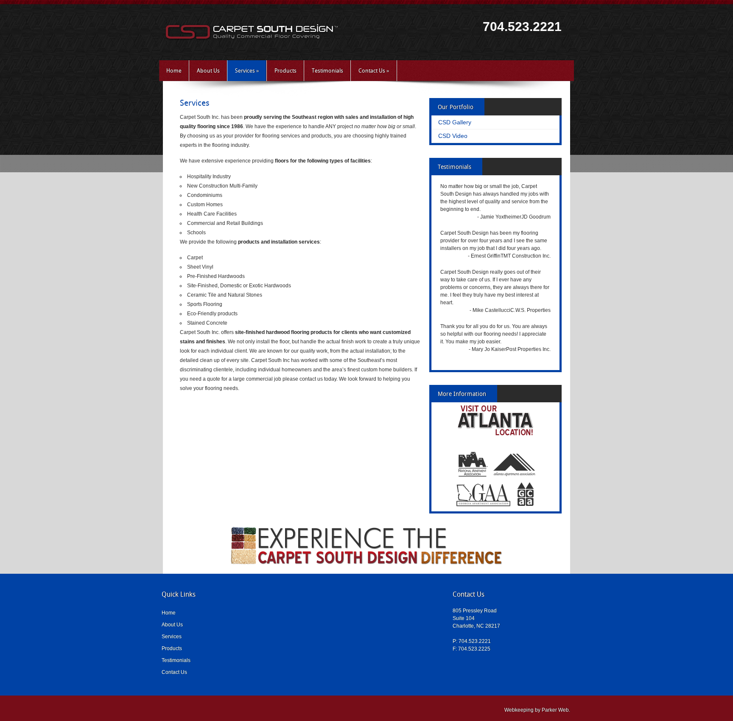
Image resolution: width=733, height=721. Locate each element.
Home (174, 70)
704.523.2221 (522, 27)
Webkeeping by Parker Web (536, 710)
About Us (208, 70)
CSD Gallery (454, 122)
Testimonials (327, 70)
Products (285, 70)
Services (247, 70)
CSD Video (452, 135)
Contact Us (373, 70)
